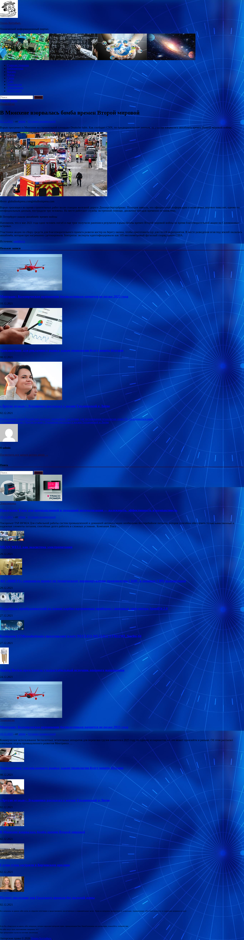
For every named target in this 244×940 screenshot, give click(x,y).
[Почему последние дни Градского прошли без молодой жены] (12, 890)
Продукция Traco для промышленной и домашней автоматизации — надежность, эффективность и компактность (88, 510)
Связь (10, 78)
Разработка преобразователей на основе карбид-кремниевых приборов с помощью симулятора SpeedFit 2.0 (84, 608)
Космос (11, 71)
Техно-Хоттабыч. (10, 22)
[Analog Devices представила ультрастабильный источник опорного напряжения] (4, 663)
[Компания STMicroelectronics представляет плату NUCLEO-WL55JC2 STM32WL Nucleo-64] (12, 629)
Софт (10, 81)
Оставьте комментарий (42, 121)
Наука (10, 74)
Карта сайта (14, 90)
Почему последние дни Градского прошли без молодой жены (47, 897)
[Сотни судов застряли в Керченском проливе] (12, 858)
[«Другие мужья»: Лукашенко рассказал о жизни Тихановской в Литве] (31, 399)
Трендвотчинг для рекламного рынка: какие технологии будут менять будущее (61, 350)
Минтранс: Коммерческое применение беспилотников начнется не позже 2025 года (64, 296)
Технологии (14, 84)
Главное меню (8, 100)
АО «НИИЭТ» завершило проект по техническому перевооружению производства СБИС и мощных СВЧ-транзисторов (93, 581)
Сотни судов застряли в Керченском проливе (35, 865)
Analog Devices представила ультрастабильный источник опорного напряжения (62, 670)
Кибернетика (15, 68)
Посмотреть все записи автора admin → (24, 454)
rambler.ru (19, 241)
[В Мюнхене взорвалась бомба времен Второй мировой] (12, 825)
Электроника (15, 87)
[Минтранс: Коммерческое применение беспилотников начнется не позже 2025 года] (31, 289)
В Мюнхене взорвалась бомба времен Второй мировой (42, 832)
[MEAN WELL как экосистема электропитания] (12, 540)
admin (22, 121)
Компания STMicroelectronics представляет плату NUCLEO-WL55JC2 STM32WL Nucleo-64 (70, 636)
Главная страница (18, 65)
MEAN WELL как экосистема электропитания (36, 547)
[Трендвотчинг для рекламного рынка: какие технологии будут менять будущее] (31, 343)
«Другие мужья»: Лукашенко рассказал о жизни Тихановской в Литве (55, 406)
